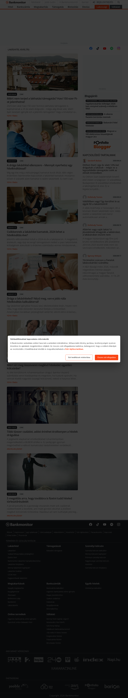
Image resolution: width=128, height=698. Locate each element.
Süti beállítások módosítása (79, 357)
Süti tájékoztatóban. (74, 349)
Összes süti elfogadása (106, 357)
